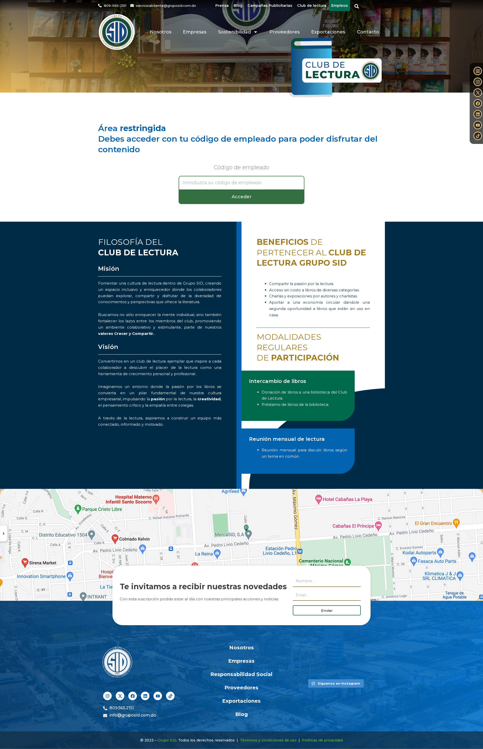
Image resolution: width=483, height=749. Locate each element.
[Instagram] (477, 81)
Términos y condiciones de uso (268, 740)
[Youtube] (477, 125)
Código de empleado (241, 168)
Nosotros (160, 32)
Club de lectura (311, 5)
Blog (238, 5)
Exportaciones (328, 32)
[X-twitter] (477, 92)
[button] (357, 6)
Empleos (339, 5)
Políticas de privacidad (322, 740)
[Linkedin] (477, 114)
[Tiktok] (477, 136)
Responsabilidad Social (241, 674)
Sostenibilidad (234, 32)
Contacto (368, 32)
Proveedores (284, 32)
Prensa (222, 5)
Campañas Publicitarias (270, 5)
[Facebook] (477, 103)
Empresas (194, 32)
